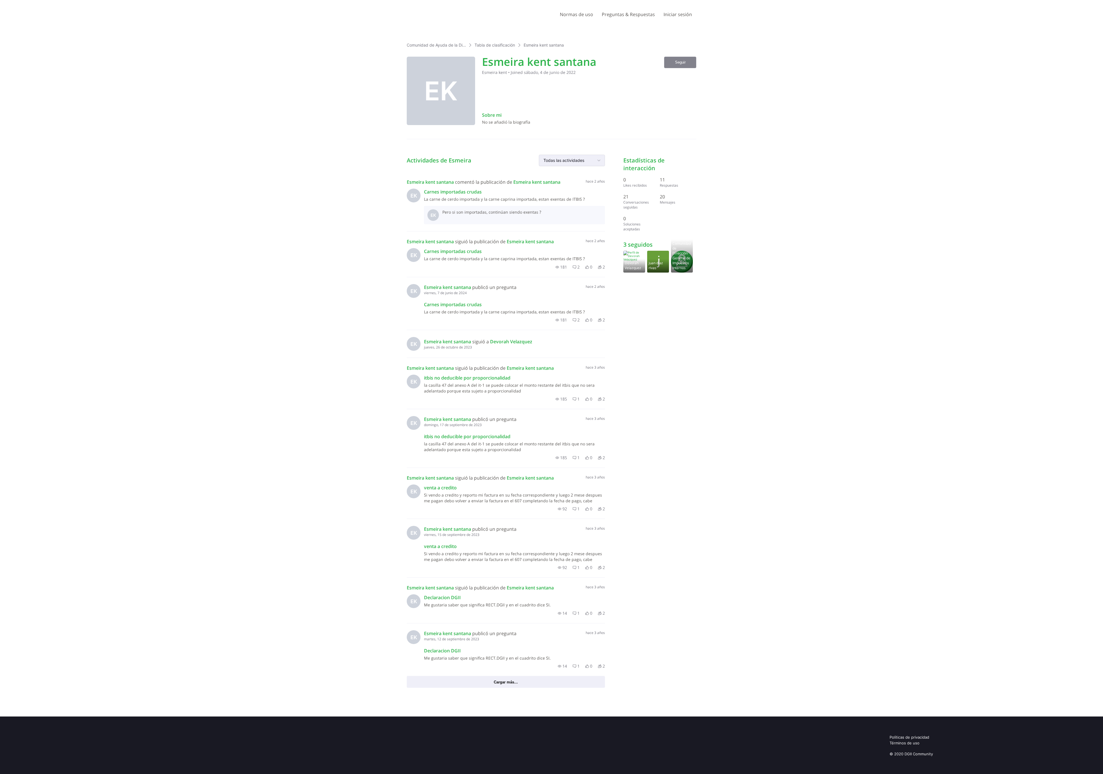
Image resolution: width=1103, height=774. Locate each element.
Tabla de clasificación (495, 45)
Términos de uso (904, 743)
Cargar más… (506, 682)
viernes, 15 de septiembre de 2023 (451, 534)
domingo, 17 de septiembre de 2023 (453, 424)
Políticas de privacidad (909, 737)
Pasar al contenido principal (31, 4)
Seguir (680, 62)
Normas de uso (576, 14)
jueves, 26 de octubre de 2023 (448, 347)
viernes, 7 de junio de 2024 (445, 292)
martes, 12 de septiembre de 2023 (451, 639)
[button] (561, 267)
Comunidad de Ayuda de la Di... (436, 45)
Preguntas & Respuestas (628, 14)
